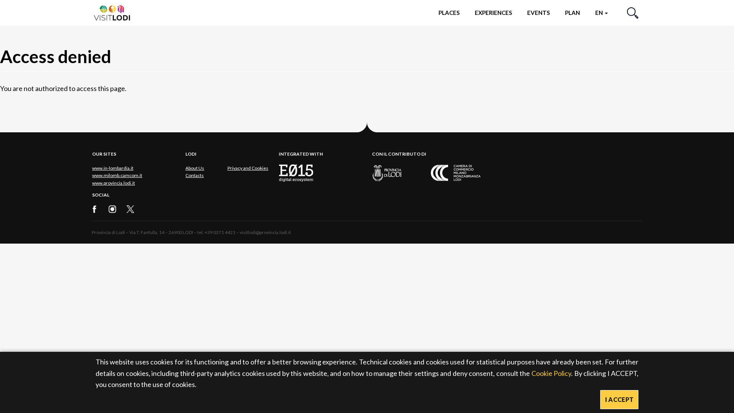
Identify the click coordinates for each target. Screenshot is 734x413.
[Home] (115, 12)
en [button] (599, 12)
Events (538, 12)
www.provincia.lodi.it (113, 183)
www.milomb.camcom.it (117, 175)
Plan (572, 12)
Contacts (194, 175)
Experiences (493, 12)
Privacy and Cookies (247, 168)
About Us (194, 168)
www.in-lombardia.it (112, 168)
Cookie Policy (551, 373)
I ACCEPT (619, 399)
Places (449, 12)
